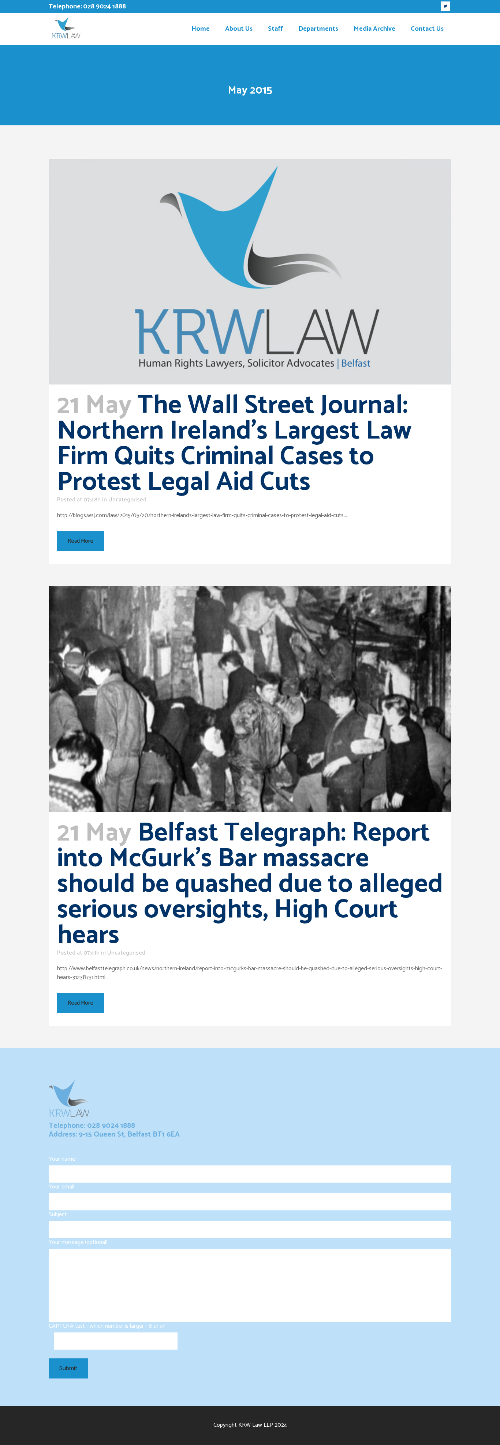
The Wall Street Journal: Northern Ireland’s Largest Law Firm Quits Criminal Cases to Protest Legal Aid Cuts (234, 444)
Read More (80, 541)
